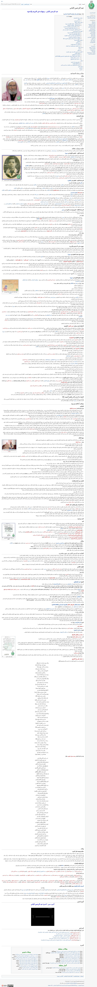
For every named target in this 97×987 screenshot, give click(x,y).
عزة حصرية (27, 543)
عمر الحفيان (77, 876)
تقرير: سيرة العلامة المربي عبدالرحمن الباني (29, 964)
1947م (15, 188)
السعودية (71, 337)
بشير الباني (26, 260)
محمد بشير (57, 108)
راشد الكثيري (9, 380)
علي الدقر (33, 169)
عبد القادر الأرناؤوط (75, 413)
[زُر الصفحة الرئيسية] (91, 5)
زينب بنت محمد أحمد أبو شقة (54, 126)
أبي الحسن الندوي (20, 240)
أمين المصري (19, 331)
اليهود (42, 256)
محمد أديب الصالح (60, 871)
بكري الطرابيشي (59, 415)
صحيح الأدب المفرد (13, 579)
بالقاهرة (57, 141)
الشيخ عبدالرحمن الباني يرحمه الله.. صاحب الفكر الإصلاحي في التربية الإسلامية (65, 963)
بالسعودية (22, 392)
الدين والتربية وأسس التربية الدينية (75, 535)
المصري (66, 574)
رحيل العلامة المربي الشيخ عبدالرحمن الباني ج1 (29, 960)
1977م (50, 391)
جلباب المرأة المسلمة (25, 579)
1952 (41, 218)
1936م (29, 508)
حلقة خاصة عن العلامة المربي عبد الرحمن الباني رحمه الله (27, 954)
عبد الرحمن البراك (78, 871)
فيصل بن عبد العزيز (51, 354)
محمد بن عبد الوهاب (52, 220)
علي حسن (5, 875)
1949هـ (76, 84)
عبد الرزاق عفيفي (77, 355)
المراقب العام (71, 604)
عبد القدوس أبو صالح (41, 871)
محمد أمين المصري (71, 110)
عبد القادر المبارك (67, 163)
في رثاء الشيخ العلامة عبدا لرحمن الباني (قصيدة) (59, 938)
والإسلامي (23, 456)
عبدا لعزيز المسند (26, 345)
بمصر (19, 141)
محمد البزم (47, 163)
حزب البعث (71, 326)
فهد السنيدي (75, 418)
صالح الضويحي (22, 875)
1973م (53, 604)
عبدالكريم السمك (30, 880)
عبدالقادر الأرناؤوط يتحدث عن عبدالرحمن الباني (29, 966)
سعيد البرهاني (52, 156)
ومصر (53, 150)
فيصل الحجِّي (71, 882)
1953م (36, 290)
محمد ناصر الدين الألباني (75, 311)
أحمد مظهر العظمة (41, 297)
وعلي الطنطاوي (22, 123)
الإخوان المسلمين (77, 199)
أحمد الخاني (50, 882)
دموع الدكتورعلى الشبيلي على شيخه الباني (30, 969)
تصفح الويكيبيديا (76, 976)
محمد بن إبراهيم (20, 354)
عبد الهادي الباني (19, 260)
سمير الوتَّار (24, 882)
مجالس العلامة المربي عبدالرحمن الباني (30, 967)
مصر (27, 79)
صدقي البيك (62, 882)
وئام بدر (69, 876)
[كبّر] (2, 101)
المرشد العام (55, 83)
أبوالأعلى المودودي (74, 363)
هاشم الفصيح (30, 311)
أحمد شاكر (21, 241)
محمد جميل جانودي (71, 756)
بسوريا (65, 895)
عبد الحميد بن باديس (60, 543)
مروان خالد (62, 883)
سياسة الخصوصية (81, 985)
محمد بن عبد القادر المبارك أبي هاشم (40, 535)
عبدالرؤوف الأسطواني (26, 108)
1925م (43, 113)
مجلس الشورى (64, 382)
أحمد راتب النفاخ (41, 526)
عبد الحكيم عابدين (8, 203)
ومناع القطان (47, 359)
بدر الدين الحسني (53, 123)
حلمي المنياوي (21, 140)
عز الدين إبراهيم (78, 205)
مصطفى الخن (63, 313)
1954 (38, 218)
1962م (56, 331)
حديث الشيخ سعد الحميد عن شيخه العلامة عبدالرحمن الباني (27, 957)
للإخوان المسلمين (49, 83)
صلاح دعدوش (16, 108)
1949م (28, 141)
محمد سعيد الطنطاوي (55, 359)
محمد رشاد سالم (30, 203)
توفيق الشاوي (46, 380)
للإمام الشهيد (64, 83)
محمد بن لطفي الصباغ (45, 128)
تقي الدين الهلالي (73, 241)
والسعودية (25, 560)
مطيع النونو (60, 880)
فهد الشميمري (28, 418)
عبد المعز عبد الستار (20, 203)
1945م (43, 188)
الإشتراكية (39, 302)
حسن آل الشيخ (27, 361)
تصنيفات (81, 976)
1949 (65, 199)
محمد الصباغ (78, 442)
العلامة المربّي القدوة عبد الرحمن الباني (64, 933)
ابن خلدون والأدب (78, 531)
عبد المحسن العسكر (77, 875)
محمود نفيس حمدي (44, 203)
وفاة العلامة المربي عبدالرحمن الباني (73, 970)
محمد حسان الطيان (74, 935)
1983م (61, 528)
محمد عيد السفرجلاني (52, 155)
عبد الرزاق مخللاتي (15, 880)
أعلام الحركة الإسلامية (68, 976)
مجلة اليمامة (65, 533)
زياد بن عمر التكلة (12, 875)
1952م (81, 128)
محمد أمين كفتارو (50, 172)
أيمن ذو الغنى (32, 429)
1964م (37, 346)
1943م (27, 165)
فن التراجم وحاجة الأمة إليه (76, 538)
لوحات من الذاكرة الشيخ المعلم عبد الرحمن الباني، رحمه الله (68, 951)
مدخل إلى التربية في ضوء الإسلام (75, 526)
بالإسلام (49, 508)
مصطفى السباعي (34, 279)
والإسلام (7, 137)
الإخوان (25, 83)
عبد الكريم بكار (14, 871)
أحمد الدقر (60, 294)
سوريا (48, 78)
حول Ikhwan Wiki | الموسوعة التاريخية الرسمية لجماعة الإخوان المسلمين (65, 985)
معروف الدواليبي (79, 261)
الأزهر (81, 182)
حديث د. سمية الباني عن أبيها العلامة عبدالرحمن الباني (28, 955)
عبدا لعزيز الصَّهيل (30, 875)
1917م (51, 98)
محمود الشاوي (37, 380)
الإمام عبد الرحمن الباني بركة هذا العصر (61, 937)
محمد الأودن (66, 201)
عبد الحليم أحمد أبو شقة (66, 205)
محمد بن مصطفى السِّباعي (77, 883)
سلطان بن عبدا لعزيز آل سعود (36, 385)
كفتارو (51, 224)
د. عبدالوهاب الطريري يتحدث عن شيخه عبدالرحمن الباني (27, 958)
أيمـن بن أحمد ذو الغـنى (74, 932)
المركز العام (80, 192)
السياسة (75, 361)
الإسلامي (36, 315)
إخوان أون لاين (74, 940)
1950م (48, 190)
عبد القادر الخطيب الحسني (68, 113)
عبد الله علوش (31, 871)
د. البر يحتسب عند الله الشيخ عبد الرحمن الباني (71, 972)
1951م (73, 126)
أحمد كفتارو (67, 175)
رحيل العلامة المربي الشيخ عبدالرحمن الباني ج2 (29, 961)
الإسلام (15, 130)
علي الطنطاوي (65, 140)
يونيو (53, 98)
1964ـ (56, 604)
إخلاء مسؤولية (50, 985)
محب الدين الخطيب (44, 201)
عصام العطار (30, 128)
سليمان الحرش (67, 875)
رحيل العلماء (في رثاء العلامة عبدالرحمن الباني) (70, 960)
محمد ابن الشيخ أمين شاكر (11, 882)
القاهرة (69, 79)
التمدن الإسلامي (28, 531)
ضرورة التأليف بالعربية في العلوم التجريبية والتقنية (71, 961)
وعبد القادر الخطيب (45, 123)
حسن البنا (60, 83)
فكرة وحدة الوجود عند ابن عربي (76, 536)
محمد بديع (71, 889)
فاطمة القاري (41, 103)
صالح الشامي (21, 871)
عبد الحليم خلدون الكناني (47, 531)
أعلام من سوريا (60, 976)
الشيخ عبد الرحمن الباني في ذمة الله (73, 969)
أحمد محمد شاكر (52, 241)
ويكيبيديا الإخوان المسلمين (69, 13)
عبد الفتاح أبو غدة (41, 893)
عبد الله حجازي (64, 432)
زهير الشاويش (78, 281)
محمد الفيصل (28, 380)
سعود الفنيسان (69, 871)
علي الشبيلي (38, 875)
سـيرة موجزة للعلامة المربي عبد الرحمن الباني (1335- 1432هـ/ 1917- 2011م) (54, 932)
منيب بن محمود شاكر (56, 875)
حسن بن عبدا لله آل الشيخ (53, 345)
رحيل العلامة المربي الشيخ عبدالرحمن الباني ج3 (29, 963)
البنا (71, 196)
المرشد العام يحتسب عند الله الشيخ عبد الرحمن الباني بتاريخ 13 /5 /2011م (56, 940)
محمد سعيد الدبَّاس (46, 875)
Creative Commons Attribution (71, 983)
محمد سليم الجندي (56, 163)
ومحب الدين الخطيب (29, 123)
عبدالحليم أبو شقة (34, 126)
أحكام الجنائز (23, 231)
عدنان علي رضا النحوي (77, 659)
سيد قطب (79, 243)
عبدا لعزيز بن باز (59, 380)
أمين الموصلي (17, 119)
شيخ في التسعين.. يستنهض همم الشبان (62, 935)
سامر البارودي (37, 882)
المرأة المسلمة (57, 584)
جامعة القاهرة (56, 190)
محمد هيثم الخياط (20, 128)
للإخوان (75, 886)
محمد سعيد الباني (77, 103)
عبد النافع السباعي (37, 199)
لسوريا (57, 175)
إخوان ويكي (76, 13)
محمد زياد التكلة (73, 408)
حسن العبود (62, 876)
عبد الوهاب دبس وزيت (62, 156)
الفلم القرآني (79, 530)
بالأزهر (63, 79)
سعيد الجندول (25, 359)
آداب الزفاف (49, 231)
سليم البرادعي (52, 880)
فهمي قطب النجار (43, 880)
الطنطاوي (79, 589)
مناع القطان (68, 355)
